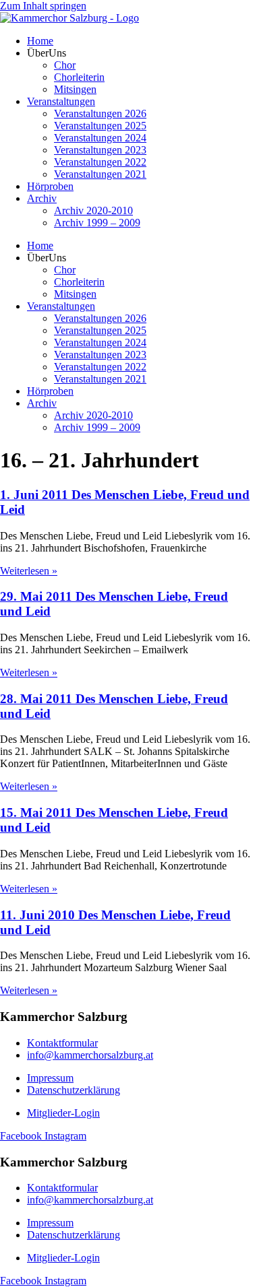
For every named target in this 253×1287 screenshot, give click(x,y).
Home (40, 40)
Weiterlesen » (28, 570)
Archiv (42, 198)
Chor (65, 65)
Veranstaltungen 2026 (100, 113)
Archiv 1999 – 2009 (97, 222)
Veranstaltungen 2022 (100, 162)
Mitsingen (75, 89)
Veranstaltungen (61, 101)
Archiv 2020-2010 (93, 210)
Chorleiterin (79, 77)
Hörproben (50, 186)
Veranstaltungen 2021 (100, 174)
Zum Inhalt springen (43, 5)
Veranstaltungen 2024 (100, 137)
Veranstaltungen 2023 (100, 150)
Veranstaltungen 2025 (100, 125)
